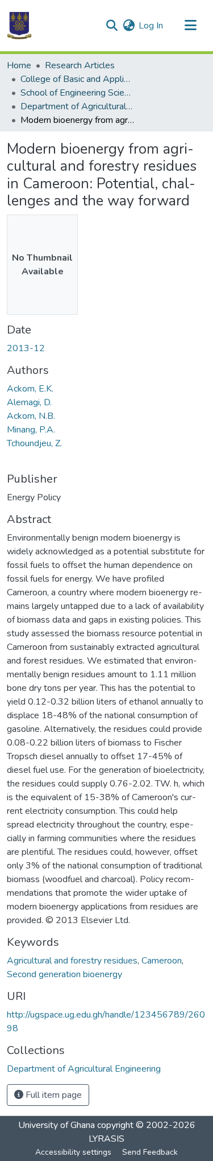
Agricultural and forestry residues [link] (72, 960)
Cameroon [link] (161, 960)
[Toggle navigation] (190, 25)
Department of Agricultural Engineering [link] (77, 106)
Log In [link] (151, 25)
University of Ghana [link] (56, 1125)
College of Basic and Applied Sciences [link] (77, 79)
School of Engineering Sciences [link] (77, 93)
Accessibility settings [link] (73, 1152)
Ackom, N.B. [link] (31, 416)
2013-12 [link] (26, 348)
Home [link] (19, 65)
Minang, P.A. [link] (31, 429)
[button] (19, 25)
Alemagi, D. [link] (29, 402)
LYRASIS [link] (106, 1139)
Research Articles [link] (80, 65)
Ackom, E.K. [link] (30, 388)
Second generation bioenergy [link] (64, 974)
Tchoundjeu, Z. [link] (34, 443)
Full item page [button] (52, 1095)
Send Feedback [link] (150, 1152)
